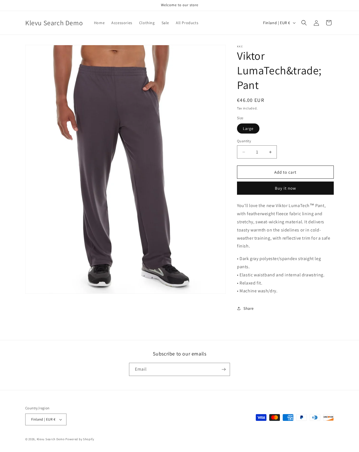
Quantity (244, 141)
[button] (304, 23)
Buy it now (285, 188)
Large (248, 128)
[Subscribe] (223, 369)
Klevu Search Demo (51, 439)
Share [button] (248, 308)
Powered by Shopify (79, 439)
